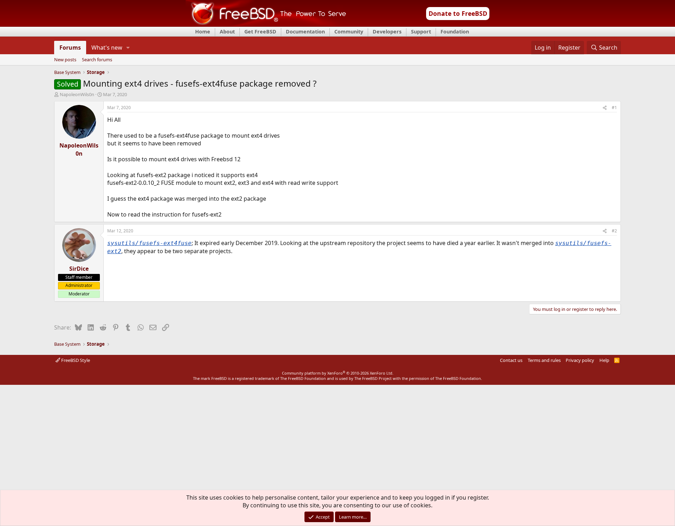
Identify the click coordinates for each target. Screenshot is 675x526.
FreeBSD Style (75, 360)
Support (421, 31)
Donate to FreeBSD (458, 13)
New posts (65, 60)
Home (202, 31)
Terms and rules (544, 360)
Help (604, 360)
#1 (614, 108)
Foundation (455, 31)
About (227, 31)
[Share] (604, 108)
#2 (614, 231)
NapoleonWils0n (77, 94)
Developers (387, 31)
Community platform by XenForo (337, 373)
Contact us (511, 360)
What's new (106, 47)
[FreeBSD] (266, 24)
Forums (70, 47)
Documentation (305, 31)
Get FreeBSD (260, 31)
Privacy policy (580, 360)
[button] (128, 47)
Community (348, 31)
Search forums (97, 60)
